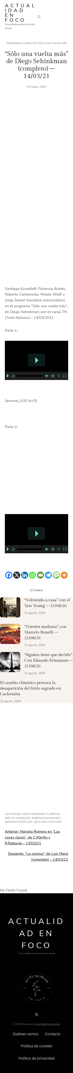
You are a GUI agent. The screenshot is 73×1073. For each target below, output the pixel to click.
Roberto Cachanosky (46, 818)
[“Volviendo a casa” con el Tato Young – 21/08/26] (10, 608)
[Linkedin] (24, 575)
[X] (16, 575)
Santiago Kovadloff (19, 821)
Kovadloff (23, 818)
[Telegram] (48, 575)
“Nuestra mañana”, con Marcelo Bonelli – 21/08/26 (45, 632)
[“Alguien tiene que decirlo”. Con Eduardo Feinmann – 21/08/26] (10, 663)
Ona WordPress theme (47, 1024)
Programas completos (22, 43)
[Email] (40, 575)
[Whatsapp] (32, 575)
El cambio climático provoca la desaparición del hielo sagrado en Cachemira (30, 688)
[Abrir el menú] (38, 16)
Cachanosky (13, 814)
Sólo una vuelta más (53, 43)
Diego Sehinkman (34, 814)
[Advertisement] (36, 147)
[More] (64, 575)
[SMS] (56, 575)
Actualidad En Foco (20, 12)
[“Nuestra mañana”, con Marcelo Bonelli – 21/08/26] (10, 635)
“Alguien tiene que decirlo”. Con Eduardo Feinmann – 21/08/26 (48, 660)
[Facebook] (8, 575)
